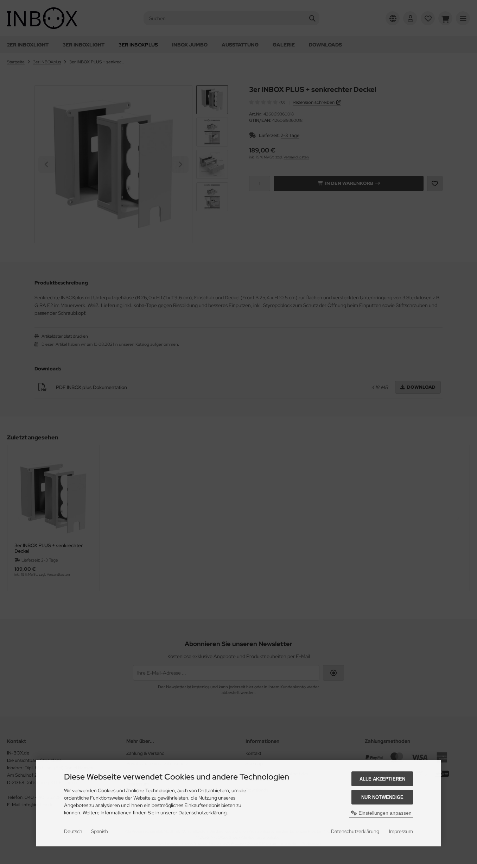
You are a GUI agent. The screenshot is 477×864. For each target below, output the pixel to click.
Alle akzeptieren (382, 779)
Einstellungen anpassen (384, 813)
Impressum (401, 831)
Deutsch (73, 831)
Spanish (99, 831)
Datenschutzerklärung (355, 831)
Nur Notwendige (382, 797)
